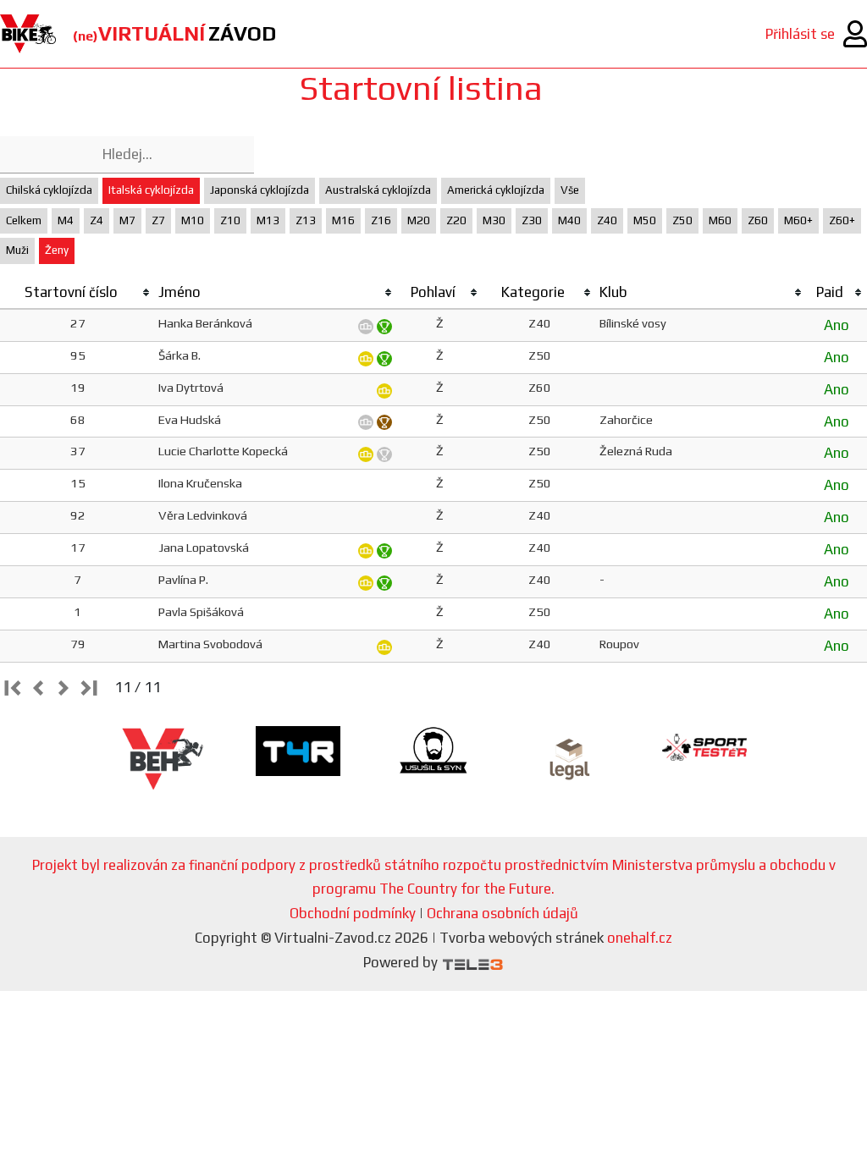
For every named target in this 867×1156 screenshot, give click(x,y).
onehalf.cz (639, 937)
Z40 (607, 220)
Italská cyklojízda (151, 190)
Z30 (532, 220)
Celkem (23, 220)
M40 (569, 220)
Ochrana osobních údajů (502, 913)
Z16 (381, 220)
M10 (192, 220)
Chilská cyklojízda (49, 190)
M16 (343, 220)
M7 (127, 220)
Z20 (456, 220)
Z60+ (842, 220)
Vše (570, 190)
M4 (66, 220)
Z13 (305, 220)
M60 (720, 220)
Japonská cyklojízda (259, 190)
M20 (418, 220)
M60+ (798, 220)
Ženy (57, 250)
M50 (644, 220)
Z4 (96, 220)
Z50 (682, 220)
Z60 (758, 220)
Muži (17, 250)
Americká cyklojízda (495, 190)
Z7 (158, 220)
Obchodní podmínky (353, 913)
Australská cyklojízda (378, 190)
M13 (268, 220)
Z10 (230, 220)
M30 (494, 220)
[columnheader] (77, 293)
